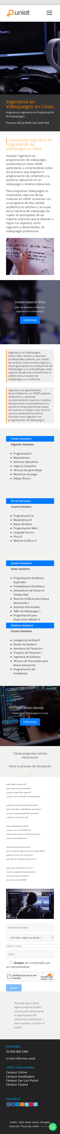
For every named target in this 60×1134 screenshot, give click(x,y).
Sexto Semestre (20, 569)
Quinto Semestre (21, 563)
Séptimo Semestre (22, 625)
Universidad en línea (30, 302)
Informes (30, 320)
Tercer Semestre (21, 501)
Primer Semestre (21, 438)
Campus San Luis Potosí (22, 1080)
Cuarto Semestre (21, 506)
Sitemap (45, 1126)
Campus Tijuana (17, 1084)
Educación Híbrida (30, 708)
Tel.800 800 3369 (17, 1051)
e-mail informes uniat (20, 1058)
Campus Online (16, 1072)
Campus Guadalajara (20, 1076)
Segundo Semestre (22, 444)
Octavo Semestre (21, 631)
